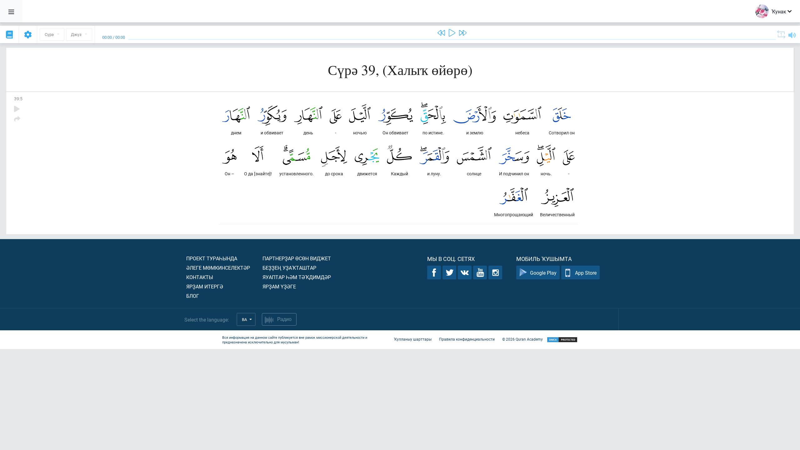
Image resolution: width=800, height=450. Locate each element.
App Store (586, 272)
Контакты (199, 277)
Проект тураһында (211, 258)
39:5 (18, 99)
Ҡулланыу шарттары (413, 339)
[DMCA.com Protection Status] (562, 340)
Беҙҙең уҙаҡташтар (289, 267)
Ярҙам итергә (204, 286)
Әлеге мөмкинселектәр (218, 267)
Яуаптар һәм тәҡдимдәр (296, 277)
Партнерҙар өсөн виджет (296, 258)
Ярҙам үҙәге (279, 286)
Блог (192, 295)
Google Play (543, 272)
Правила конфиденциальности (467, 339)
